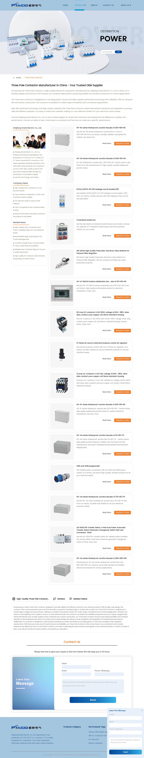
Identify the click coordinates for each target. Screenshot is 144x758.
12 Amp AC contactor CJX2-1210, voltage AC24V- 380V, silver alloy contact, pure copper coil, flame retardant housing (102, 375)
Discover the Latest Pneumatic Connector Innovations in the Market (29, 215)
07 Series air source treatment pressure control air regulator (102, 343)
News (93, 5)
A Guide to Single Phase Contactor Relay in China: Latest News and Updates (28, 244)
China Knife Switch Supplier (100, 732)
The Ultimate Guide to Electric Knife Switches (26, 202)
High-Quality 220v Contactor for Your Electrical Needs (27, 189)
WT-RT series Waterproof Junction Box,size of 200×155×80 (101, 404)
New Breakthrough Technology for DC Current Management (27, 238)
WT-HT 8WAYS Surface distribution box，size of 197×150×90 (101, 281)
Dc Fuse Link (94, 739)
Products (79, 5)
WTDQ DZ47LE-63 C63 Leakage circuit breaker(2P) (98, 189)
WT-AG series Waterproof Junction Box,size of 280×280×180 (102, 558)
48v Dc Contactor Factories (100, 735)
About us (125, 5)
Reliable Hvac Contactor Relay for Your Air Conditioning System (29, 251)
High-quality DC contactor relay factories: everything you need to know (29, 257)
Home (65, 5)
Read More (107, 143)
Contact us (108, 5)
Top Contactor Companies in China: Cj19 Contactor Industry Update (28, 196)
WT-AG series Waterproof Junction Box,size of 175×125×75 (101, 496)
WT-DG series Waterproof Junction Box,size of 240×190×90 (101, 158)
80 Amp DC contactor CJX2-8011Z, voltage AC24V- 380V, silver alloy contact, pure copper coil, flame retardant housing (103, 313)
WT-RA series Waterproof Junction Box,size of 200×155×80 (101, 127)
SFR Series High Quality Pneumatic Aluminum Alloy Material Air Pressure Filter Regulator (103, 252)
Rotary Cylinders (95, 743)
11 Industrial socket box (86, 220)
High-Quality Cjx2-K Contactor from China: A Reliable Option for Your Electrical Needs (28, 230)
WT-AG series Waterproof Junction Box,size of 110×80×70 (100, 435)
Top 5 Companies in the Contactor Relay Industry (28, 208)
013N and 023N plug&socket (88, 466)
